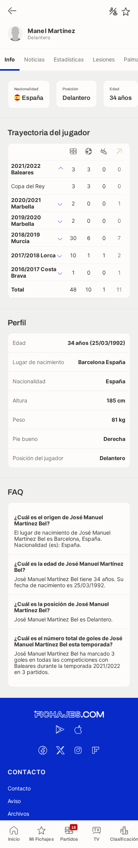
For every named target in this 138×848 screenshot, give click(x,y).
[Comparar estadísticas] (113, 11)
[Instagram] (78, 750)
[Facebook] (42, 750)
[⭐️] (125, 11)
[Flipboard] (95, 750)
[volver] (12, 11)
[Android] (60, 729)
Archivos (18, 813)
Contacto (19, 788)
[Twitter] (60, 750)
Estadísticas (69, 59)
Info (10, 59)
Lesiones (104, 59)
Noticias (34, 59)
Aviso (14, 801)
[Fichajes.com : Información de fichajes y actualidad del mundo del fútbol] (69, 714)
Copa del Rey (28, 186)
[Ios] (78, 729)
